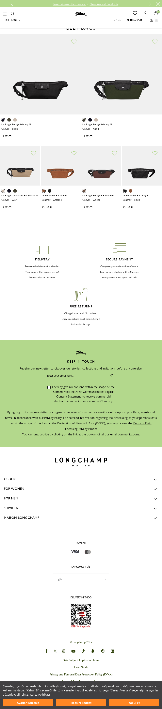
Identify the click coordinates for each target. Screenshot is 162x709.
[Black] (3, 120)
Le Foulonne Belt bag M (135, 195)
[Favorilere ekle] (73, 41)
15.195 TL (47, 207)
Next (149, 4)
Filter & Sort (134, 20)
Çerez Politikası (40, 694)
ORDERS (10, 479)
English (59, 579)
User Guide (81, 667)
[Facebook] (46, 651)
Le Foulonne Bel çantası (55, 195)
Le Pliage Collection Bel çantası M (19, 195)
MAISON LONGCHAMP (21, 518)
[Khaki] (9, 120)
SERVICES (11, 508)
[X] (55, 651)
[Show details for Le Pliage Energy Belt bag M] (40, 74)
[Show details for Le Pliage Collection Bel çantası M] (20, 166)
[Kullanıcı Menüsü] (144, 13)
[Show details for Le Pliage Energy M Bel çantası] (101, 166)
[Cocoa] (84, 191)
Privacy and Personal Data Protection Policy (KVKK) (81, 674)
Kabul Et (134, 703)
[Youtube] (73, 651)
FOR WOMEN (14, 488)
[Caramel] (43, 191)
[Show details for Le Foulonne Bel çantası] (61, 166)
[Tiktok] (83, 651)
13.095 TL (6, 136)
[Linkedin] (112, 651)
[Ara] (12, 14)
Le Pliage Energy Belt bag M (16, 124)
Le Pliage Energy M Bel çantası (98, 195)
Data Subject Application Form (81, 660)
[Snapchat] (93, 651)
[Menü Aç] (5, 13)
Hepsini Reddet (81, 703)
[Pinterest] (102, 651)
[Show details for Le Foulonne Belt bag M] (142, 166)
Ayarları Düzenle (28, 703)
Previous (13, 4)
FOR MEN (11, 498)
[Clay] (15, 120)
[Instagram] (63, 651)
